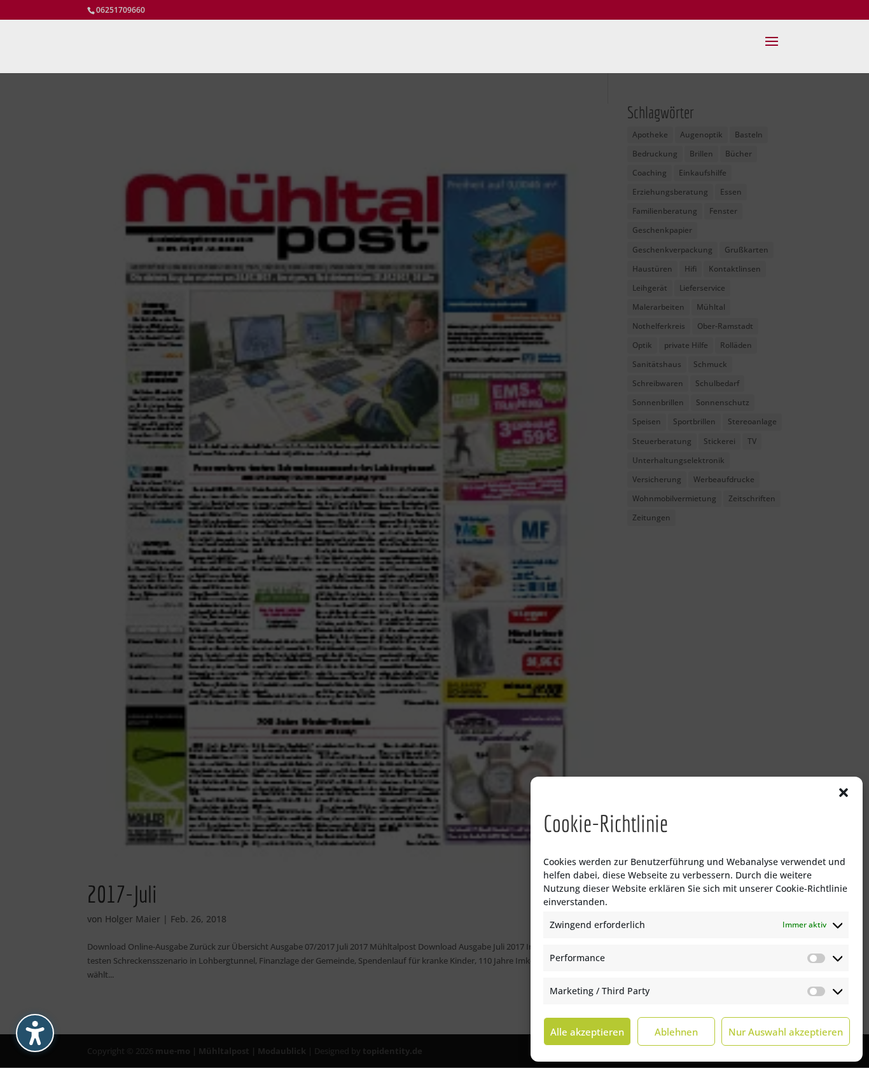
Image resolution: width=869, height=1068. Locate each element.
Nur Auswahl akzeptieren (785, 1031)
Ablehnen (676, 1031)
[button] (843, 792)
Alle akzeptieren (587, 1031)
